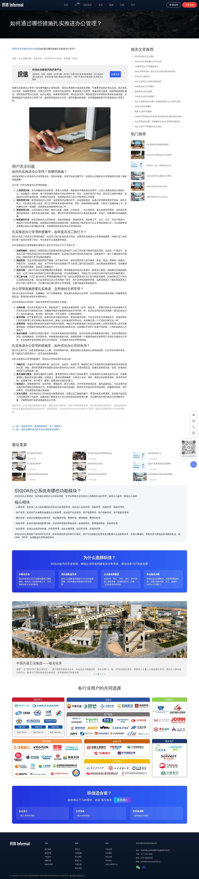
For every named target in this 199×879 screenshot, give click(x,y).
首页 (66, 4)
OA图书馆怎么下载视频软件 (145, 66)
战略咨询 (48, 860)
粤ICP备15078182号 (77, 875)
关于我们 (108, 860)
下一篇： (36, 429)
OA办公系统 (32, 48)
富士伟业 (78, 857)
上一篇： (37, 426)
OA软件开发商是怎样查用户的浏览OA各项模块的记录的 (156, 116)
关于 (133, 4)
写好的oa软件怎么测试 (143, 56)
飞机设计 (48, 857)
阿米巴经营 (49, 864)
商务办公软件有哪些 (141, 111)
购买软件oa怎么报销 (142, 91)
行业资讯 (108, 853)
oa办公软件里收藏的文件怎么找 (147, 61)
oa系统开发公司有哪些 (143, 86)
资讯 (100, 4)
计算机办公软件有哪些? (143, 96)
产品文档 (108, 849)
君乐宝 (77, 849)
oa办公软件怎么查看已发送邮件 (147, 81)
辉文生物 (78, 868)
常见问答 (108, 857)
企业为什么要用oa (141, 76)
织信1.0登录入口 (111, 864)
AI (77, 4)
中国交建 (78, 864)
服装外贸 (48, 853)
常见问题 (21, 48)
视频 (111, 4)
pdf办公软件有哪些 (141, 106)
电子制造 (48, 849)
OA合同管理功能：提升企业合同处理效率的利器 (153, 71)
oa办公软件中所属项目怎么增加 (146, 126)
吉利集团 (78, 853)
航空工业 (78, 860)
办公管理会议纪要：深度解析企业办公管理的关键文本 (155, 121)
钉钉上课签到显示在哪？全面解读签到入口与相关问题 (155, 101)
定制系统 (87, 4)
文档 (122, 4)
